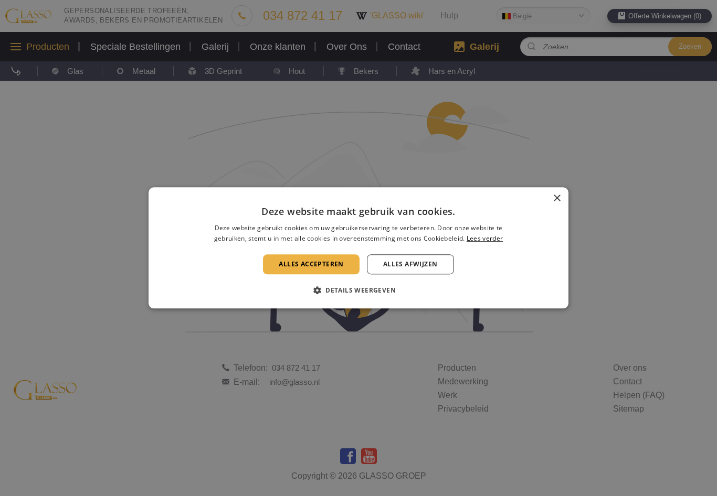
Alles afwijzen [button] (410, 264)
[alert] (358, 248)
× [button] (557, 198)
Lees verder (485, 238)
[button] (358, 290)
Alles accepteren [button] (311, 264)
